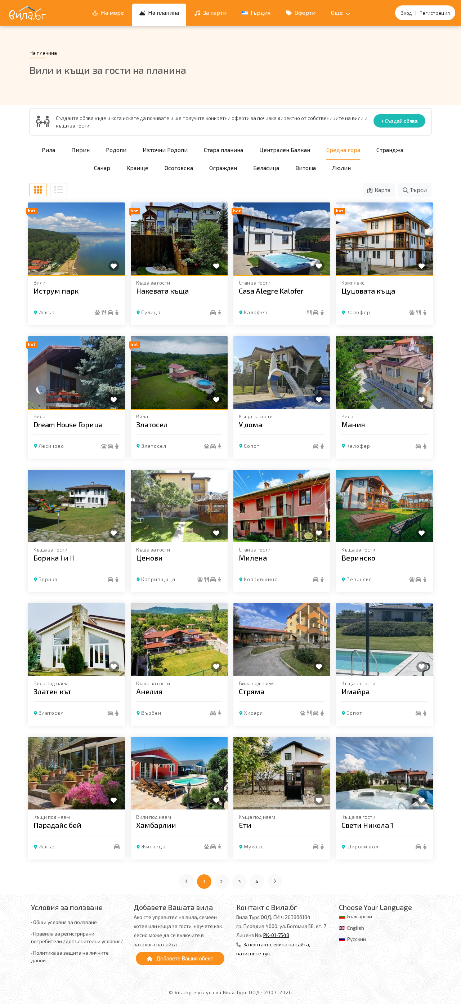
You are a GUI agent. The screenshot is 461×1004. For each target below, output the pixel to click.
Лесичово (51, 446)
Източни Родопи (165, 149)
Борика (48, 579)
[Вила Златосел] (179, 372)
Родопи (116, 149)
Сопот (252, 446)
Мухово (254, 846)
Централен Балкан (284, 149)
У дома (250, 424)
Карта (381, 189)
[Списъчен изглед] (58, 189)
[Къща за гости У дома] (281, 372)
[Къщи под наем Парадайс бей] (76, 773)
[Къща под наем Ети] (281, 773)
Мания (353, 424)
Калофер (256, 312)
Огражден (223, 167)
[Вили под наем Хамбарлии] (179, 773)
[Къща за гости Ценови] (179, 506)
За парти (214, 12)
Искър (47, 312)
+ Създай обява (399, 121)
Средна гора (343, 149)
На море (111, 12)
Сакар (102, 167)
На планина (163, 12)
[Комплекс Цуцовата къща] (384, 238)
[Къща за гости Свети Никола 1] (384, 773)
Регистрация (435, 13)
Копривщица (158, 579)
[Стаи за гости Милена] (281, 506)
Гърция (259, 12)
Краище (137, 167)
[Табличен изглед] (38, 189)
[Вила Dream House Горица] (76, 372)
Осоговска (179, 167)
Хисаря (253, 713)
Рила (48, 149)
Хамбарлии (156, 825)
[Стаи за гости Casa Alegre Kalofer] (281, 238)
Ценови (149, 557)
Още (337, 12)
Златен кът (52, 691)
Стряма (251, 691)
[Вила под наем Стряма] (281, 639)
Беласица (266, 167)
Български (359, 916)
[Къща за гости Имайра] (384, 639)
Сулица (151, 312)
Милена (253, 557)
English (355, 928)
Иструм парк (56, 290)
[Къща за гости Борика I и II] (76, 506)
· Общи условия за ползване (64, 922)
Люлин (341, 167)
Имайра (355, 691)
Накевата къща (162, 290)
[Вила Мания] (384, 372)
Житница (153, 846)
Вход (406, 13)
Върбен (151, 713)
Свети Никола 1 (367, 825)
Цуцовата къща (368, 290)
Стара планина (223, 149)
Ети (245, 825)
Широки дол (362, 846)
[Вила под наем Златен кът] (76, 639)
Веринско (358, 557)
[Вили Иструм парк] (76, 238)
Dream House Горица (68, 424)
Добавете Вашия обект (184, 958)
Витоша (305, 167)
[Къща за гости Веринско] (384, 506)
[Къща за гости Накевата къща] (179, 238)
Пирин (80, 149)
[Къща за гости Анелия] (179, 639)
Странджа (389, 149)
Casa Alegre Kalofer (271, 290)
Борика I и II (53, 557)
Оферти (304, 12)
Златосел (152, 424)
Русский (356, 939)
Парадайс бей (57, 825)
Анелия (149, 691)
